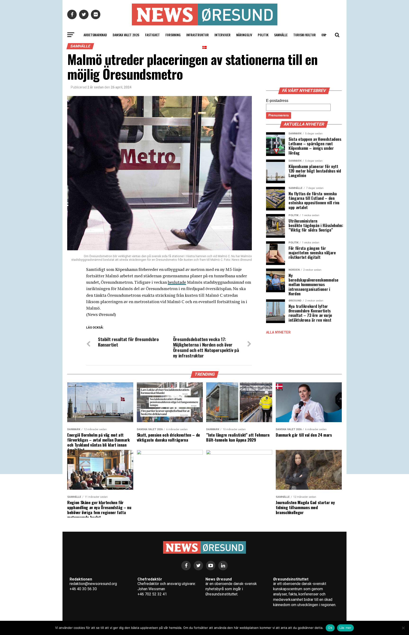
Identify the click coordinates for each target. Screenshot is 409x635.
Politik (263, 34)
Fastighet (152, 34)
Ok (330, 628)
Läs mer (345, 628)
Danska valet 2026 (126, 34)
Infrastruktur (197, 34)
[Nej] (403, 628)
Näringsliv (244, 34)
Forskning (173, 34)
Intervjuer (222, 34)
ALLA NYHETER (278, 332)
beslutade (177, 282)
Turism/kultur (304, 34)
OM (323, 34)
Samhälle (281, 34)
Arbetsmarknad (95, 34)
